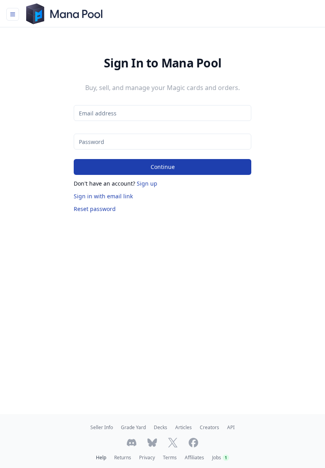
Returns (122, 457)
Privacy (147, 457)
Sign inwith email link (103, 196)
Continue (163, 167)
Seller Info (101, 427)
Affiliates (194, 457)
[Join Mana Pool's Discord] (131, 442)
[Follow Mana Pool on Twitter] (173, 442)
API (231, 427)
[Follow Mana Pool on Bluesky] (152, 442)
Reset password (95, 209)
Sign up (147, 183)
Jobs (219, 457)
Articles (183, 427)
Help (101, 457)
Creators (209, 427)
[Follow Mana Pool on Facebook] (193, 442)
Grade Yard (133, 427)
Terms (170, 457)
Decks (160, 427)
